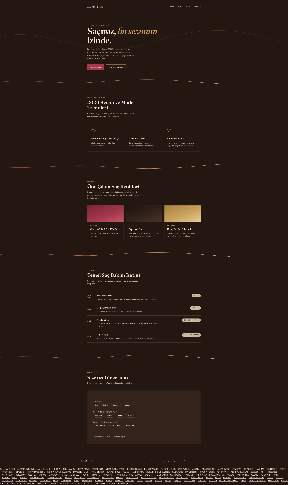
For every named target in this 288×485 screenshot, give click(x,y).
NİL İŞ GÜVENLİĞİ (151, 469)
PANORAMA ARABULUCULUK (59, 472)
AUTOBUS (99, 480)
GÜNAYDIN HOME (113, 472)
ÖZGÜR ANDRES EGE (70, 475)
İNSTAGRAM (42, 483)
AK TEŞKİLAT (79, 477)
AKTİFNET (21, 469)
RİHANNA (6, 477)
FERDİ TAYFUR (162, 475)
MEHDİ (218, 477)
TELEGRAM (64, 483)
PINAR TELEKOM (208, 469)
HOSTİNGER (123, 483)
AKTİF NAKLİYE (182, 477)
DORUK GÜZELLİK (162, 472)
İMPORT (209, 477)
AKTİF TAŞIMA (108, 477)
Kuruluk (109, 415)
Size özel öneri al (116, 67)
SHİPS (55, 480)
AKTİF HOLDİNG (240, 477)
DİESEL (243, 480)
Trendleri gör (95, 67)
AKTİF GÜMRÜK (197, 477)
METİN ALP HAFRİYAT (239, 472)
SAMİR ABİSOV (176, 475)
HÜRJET (276, 475)
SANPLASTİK (177, 472)
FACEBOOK (16, 483)
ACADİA (68, 477)
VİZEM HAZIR (97, 469)
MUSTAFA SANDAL (256, 477)
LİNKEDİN (53, 483)
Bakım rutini (130, 426)
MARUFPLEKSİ (191, 472)
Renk (180, 7)
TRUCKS (148, 480)
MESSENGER (29, 483)
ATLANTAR (236, 469)
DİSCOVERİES (189, 480)
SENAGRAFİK (249, 469)
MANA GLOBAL (138, 472)
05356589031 (21, 475)
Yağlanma (130, 415)
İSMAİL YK (96, 475)
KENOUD (119, 477)
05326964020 (271, 472)
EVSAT (76, 480)
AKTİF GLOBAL (228, 475)
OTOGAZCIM (7, 472)
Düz (96, 405)
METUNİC (112, 483)
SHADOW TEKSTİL (207, 472)
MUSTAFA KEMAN (37, 477)
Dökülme (98, 415)
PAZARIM (85, 475)
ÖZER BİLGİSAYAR (134, 469)
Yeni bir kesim (100, 426)
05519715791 (7, 475)
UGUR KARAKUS (135, 475)
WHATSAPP (100, 483)
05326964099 (257, 472)
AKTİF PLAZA (7, 480)
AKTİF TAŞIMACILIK (148, 477)
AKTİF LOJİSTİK (132, 477)
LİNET (14, 477)
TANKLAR (177, 480)
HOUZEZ (279, 477)
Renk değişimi (115, 426)
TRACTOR (129, 480)
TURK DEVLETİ (108, 475)
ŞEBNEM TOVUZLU (54, 477)
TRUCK (140, 480)
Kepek (120, 415)
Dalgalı (105, 405)
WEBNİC (254, 475)
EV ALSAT (119, 480)
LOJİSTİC (227, 477)
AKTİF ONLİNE (21, 480)
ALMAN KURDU (224, 469)
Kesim (172, 7)
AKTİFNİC (23, 477)
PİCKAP (168, 480)
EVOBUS (158, 480)
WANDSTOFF (272, 469)
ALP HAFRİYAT (222, 472)
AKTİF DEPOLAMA (166, 477)
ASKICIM (195, 469)
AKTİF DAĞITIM (93, 477)
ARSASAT (202, 480)
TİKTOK (86, 483)
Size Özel (197, 7)
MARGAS (260, 469)
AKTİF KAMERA (243, 475)
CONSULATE (45, 480)
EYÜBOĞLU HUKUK (80, 472)
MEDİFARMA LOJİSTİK (36, 472)
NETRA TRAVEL (84, 469)
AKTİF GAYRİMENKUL (257, 480)
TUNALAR (164, 469)
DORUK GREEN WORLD (180, 469)
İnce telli (127, 405)
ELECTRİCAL (273, 480)
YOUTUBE (76, 483)
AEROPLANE (87, 480)
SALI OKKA (149, 475)
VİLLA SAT (33, 480)
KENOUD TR (265, 475)
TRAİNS (109, 480)
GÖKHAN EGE (59, 469)
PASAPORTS (66, 480)
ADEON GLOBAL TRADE (115, 469)
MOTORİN (213, 480)
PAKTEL (283, 469)
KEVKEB (126, 472)
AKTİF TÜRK (122, 475)
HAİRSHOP (189, 475)
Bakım (188, 7)
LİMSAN (149, 472)
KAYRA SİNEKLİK (97, 472)
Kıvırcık (115, 405)
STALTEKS (20, 472)
